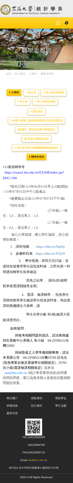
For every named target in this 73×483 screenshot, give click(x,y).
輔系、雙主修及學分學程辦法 (37, 129)
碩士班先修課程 (54, 92)
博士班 (23, 101)
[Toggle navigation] (58, 22)
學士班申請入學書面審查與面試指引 (37, 147)
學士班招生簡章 (45, 101)
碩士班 (32, 92)
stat (7, 373)
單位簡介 (12, 398)
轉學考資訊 (37, 156)
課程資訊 (36, 398)
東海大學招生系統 (38, 138)
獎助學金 (60, 398)
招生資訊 (20, 73)
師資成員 (12, 405)
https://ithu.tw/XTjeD (50, 253)
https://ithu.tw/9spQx (50, 246)
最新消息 (12, 413)
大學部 (33, 73)
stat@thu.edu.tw (37, 460)
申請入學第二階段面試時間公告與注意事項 (37, 120)
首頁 (8, 73)
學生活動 (60, 405)
